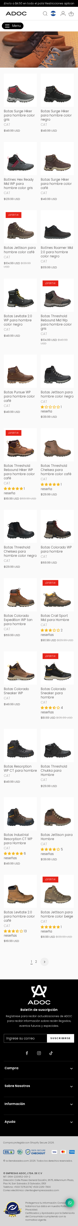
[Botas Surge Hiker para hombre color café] (57, 158)
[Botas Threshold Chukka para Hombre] (57, 745)
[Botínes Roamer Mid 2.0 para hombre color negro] (57, 226)
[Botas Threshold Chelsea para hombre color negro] (20, 526)
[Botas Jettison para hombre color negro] (57, 371)
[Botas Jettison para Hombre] (57, 813)
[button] (51, 407)
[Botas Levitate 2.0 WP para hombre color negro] (20, 295)
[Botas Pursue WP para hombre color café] (20, 371)
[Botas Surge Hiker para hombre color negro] (57, 90)
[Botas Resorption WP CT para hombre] (20, 745)
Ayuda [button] (10, 1121)
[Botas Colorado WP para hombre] (57, 526)
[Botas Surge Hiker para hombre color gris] (20, 90)
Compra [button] (11, 1068)
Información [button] (15, 1104)
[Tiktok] (51, 1053)
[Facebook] (27, 1053)
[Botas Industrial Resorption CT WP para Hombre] (20, 813)
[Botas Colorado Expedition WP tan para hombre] (20, 594)
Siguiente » (44, 962)
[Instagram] (39, 1053)
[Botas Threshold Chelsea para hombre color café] (57, 444)
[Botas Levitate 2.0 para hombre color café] (20, 891)
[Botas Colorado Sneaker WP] (20, 668)
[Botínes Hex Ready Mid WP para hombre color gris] (20, 158)
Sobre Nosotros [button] (17, 1086)
